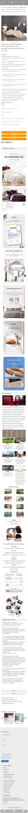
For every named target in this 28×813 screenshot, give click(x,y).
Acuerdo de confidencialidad (9, 774)
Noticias (5, 771)
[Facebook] (4, 803)
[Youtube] (6, 803)
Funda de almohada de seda (9, 782)
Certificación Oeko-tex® (8, 777)
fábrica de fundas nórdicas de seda (9, 699)
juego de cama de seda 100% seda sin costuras (12, 701)
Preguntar (15, 132)
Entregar (5, 761)
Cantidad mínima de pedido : (6, 103)
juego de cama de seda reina (8, 703)
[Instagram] (8, 803)
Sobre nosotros (7, 769)
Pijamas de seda (7, 789)
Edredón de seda (7, 787)
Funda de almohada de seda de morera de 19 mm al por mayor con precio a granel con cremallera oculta (19, 723)
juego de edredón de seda (7, 698)
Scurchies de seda (7, 792)
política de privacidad (8, 776)
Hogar (5, 767)
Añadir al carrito (14, 135)
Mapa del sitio (6, 772)
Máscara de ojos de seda (8, 784)
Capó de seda (6, 791)
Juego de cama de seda (8, 786)
